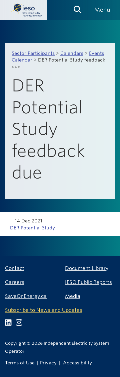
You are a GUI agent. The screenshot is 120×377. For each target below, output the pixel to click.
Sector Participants (33, 53)
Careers (14, 282)
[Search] (77, 7)
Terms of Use (20, 362)
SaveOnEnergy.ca (26, 296)
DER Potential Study (32, 227)
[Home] (23, 10)
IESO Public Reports (88, 282)
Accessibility (77, 362)
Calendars (71, 53)
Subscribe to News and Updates (43, 310)
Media (72, 296)
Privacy (48, 362)
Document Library (86, 268)
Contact (14, 268)
